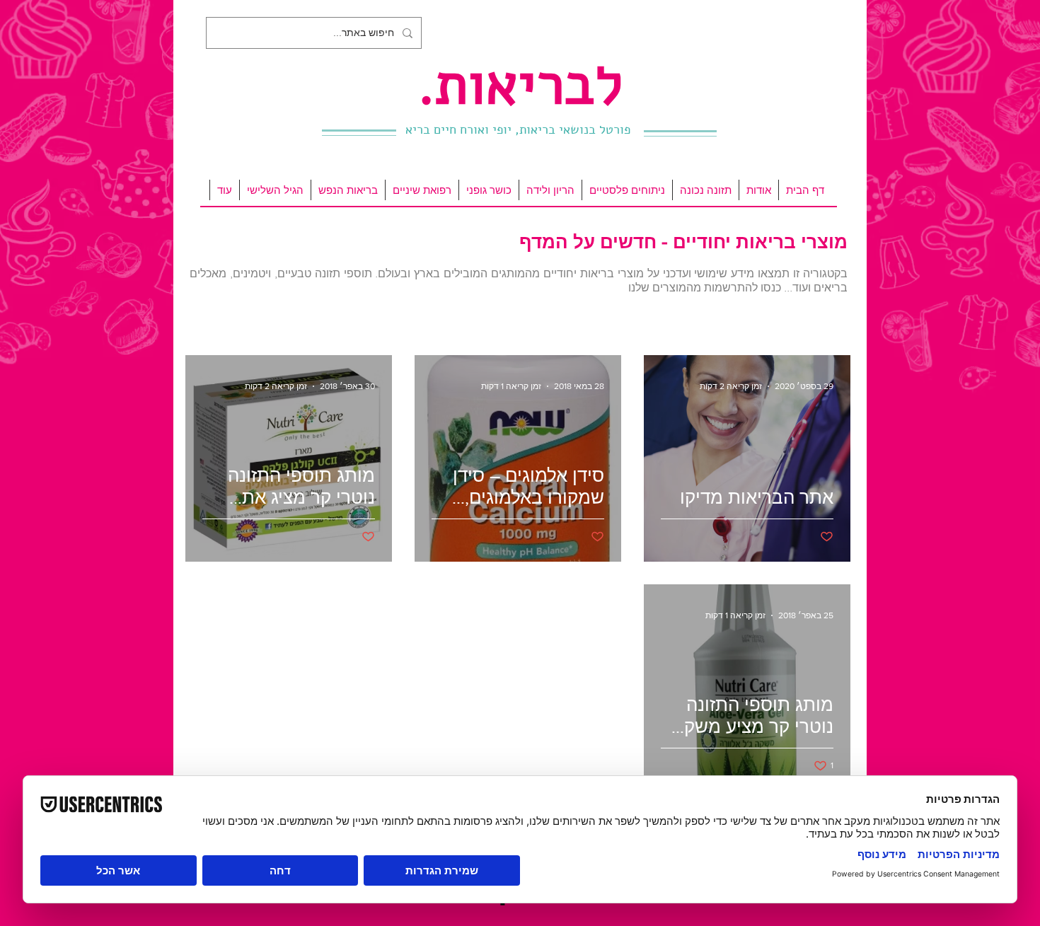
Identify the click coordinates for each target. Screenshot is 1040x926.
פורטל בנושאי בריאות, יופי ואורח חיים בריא (517, 129)
